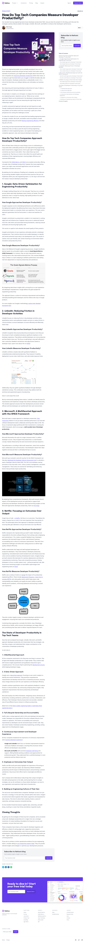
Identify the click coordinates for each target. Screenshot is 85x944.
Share (79, 27)
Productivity (6, 11)
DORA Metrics (16, 162)
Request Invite (70, 914)
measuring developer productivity (23, 75)
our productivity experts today (25, 843)
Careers (42, 3)
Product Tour (26, 918)
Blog (36, 3)
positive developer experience (14, 740)
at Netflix (17, 518)
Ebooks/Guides (55, 914)
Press (68, 919)
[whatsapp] (11, 867)
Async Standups (41, 918)
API (38, 921)
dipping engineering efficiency (30, 120)
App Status (26, 921)
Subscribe (48, 858)
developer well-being (32, 751)
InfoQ (28, 343)
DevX (16, 566)
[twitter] (3, 867)
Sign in (69, 3)
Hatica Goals (40, 919)
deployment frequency (28, 577)
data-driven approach (16, 675)
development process (39, 665)
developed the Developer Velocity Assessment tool (22, 460)
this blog (36, 505)
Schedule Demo (70, 912)
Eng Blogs (26, 919)
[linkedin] (6, 867)
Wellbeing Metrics (42, 916)
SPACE (24, 162)
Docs (68, 916)
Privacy (8, 940)
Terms (3, 940)
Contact (68, 918)
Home (25, 912)
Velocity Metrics (41, 912)
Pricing (31, 3)
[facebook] (8, 867)
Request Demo (78, 3)
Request (15, 931)
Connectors (24, 3)
